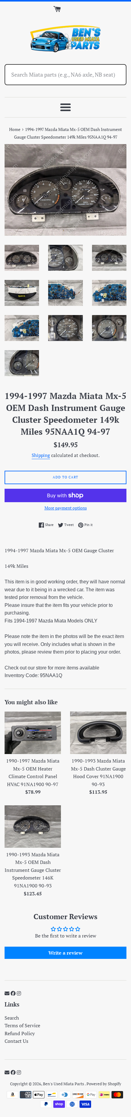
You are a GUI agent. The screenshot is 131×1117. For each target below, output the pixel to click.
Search (12, 1017)
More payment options (65, 508)
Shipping (41, 455)
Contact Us (16, 1041)
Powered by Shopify (104, 1083)
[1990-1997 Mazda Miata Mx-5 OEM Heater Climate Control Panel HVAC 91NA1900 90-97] (33, 733)
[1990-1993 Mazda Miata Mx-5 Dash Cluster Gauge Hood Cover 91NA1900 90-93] (98, 733)
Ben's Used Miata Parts (64, 1083)
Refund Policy (20, 1033)
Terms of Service (22, 1025)
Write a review (65, 952)
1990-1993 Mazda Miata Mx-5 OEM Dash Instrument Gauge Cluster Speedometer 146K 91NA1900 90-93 (33, 870)
